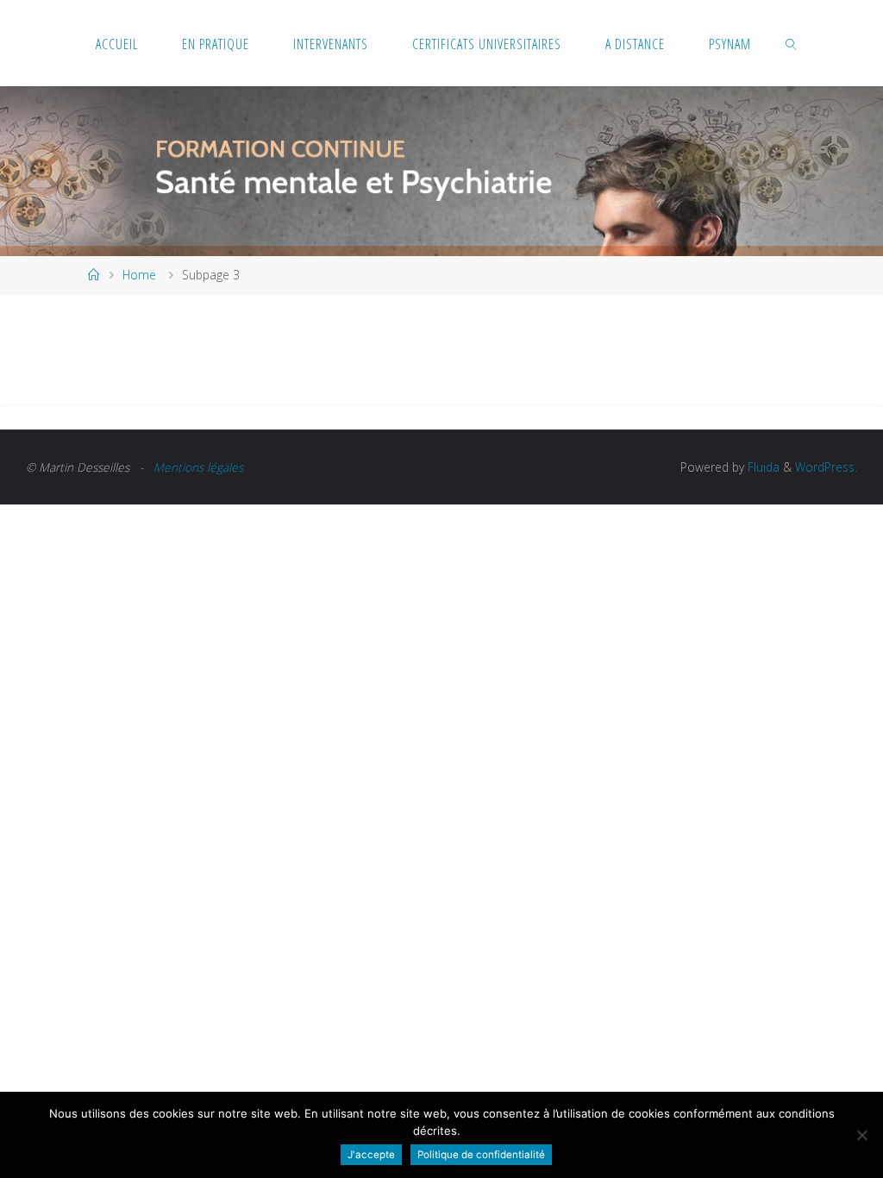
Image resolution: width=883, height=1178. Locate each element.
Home (139, 274)
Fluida (762, 467)
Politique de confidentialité (481, 1155)
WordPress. (826, 467)
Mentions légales (198, 467)
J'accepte (371, 1155)
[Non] (861, 1135)
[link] (791, 43)
